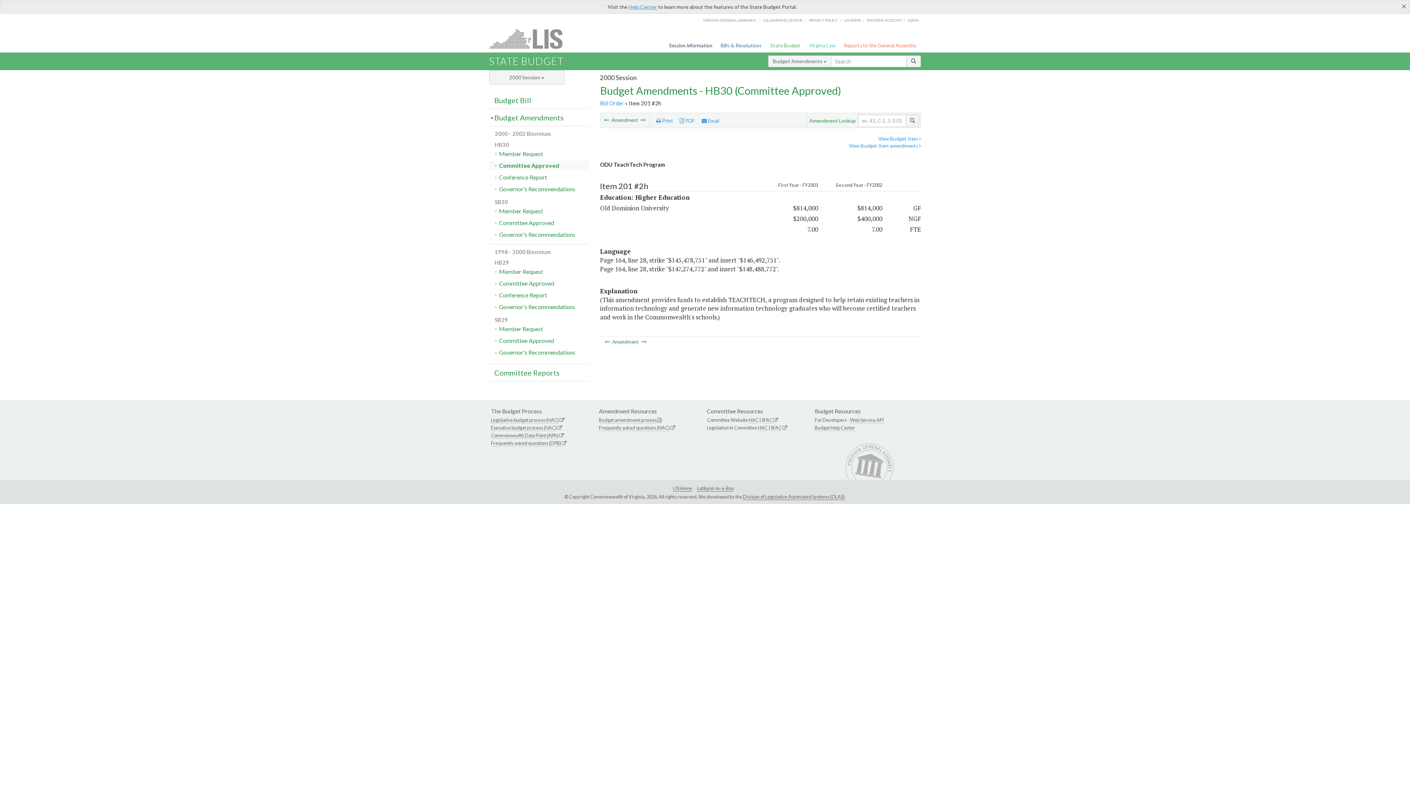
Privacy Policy (823, 20)
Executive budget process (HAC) (524, 428)
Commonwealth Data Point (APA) (524, 435)
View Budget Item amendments (884, 146)
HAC (754, 420)
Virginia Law (822, 45)
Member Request (521, 153)
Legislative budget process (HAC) (525, 420)
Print (667, 121)
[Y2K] (607, 120)
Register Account (884, 20)
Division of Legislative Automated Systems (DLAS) (794, 497)
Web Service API (867, 420)
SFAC (767, 420)
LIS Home (682, 488)
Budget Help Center (835, 428)
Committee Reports (527, 372)
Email (713, 121)
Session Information (690, 45)
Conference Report (523, 177)
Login (913, 20)
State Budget (785, 45)
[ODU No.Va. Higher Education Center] (643, 120)
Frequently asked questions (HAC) (634, 428)
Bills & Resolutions (741, 45)
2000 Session (525, 77)
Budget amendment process (628, 420)
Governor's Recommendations (537, 188)
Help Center (643, 7)
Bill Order (612, 103)
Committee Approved (529, 165)
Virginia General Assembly (729, 20)
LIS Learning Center (782, 20)
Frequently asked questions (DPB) (526, 443)
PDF (689, 121)
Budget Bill (512, 100)
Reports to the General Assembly (880, 45)
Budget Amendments (798, 61)
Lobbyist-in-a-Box (715, 488)
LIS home (852, 20)
